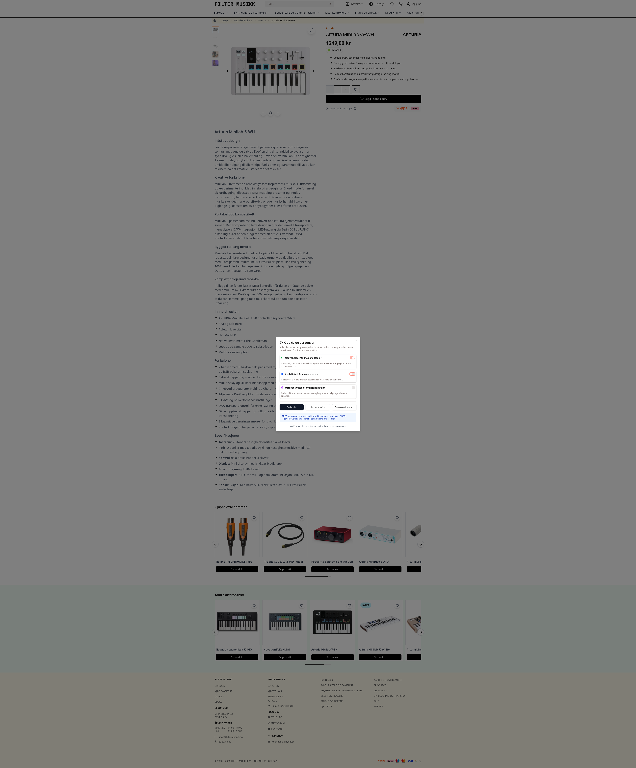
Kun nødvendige (318, 407)
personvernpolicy (338, 425)
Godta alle (291, 407)
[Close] (356, 340)
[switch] (352, 357)
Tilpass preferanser (344, 407)
